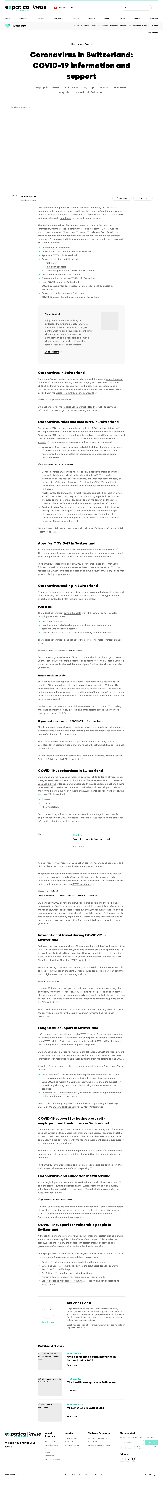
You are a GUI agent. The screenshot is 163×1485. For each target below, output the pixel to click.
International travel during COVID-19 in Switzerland (69, 278)
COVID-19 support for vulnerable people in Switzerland (70, 297)
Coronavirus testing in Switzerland (60, 259)
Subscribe (151, 1442)
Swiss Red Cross (50, 1265)
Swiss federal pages (63, 1106)
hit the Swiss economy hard (96, 1129)
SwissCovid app (63, 510)
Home (7, 18)
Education (23, 18)
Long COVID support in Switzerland (60, 282)
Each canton (44, 814)
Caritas (45, 1262)
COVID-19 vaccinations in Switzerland (61, 274)
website (50, 531)
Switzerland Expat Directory (99, 1445)
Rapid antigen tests (56, 266)
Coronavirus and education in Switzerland (63, 293)
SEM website (48, 1002)
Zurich (48, 896)
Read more (78, 846)
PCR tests (51, 263)
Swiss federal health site (104, 817)
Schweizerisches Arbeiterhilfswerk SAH (62, 1280)
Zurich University (68, 1041)
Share (144, 198)
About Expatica (51, 1441)
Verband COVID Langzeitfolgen (58, 1092)
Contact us (50, 1449)
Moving (122, 18)
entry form (114, 991)
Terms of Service (86, 1475)
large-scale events (78, 909)
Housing (75, 18)
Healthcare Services (99, 26)
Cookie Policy (100, 1475)
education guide (74, 1217)
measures (57, 232)
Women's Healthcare (118, 26)
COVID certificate (81, 884)
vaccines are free (47, 783)
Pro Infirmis (48, 1273)
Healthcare (58, 18)
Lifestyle (91, 18)
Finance (40, 18)
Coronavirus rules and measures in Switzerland (66, 251)
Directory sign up (72, 1445)
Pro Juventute (49, 1277)
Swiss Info (106, 232)
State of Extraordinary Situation (101, 428)
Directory (154, 18)
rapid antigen (68, 681)
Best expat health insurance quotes (143, 26)
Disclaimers (153, 32)
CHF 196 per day (80, 1168)
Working (137, 18)
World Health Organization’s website (75, 392)
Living (106, 18)
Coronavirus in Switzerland (56, 247)
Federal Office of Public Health (79, 406)
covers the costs (72, 613)
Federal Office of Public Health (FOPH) (87, 228)
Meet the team (51, 1445)
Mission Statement (53, 1459)
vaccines (70, 232)
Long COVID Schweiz (53, 1081)
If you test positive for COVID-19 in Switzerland (70, 270)
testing (82, 232)
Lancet (59, 1037)
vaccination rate (76, 780)
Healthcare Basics (81, 26)
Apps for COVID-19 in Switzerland (59, 255)
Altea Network (49, 1074)
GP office (48, 660)
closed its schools (109, 1182)
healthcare (65, 218)
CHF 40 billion (94, 1150)
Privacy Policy (136, 1448)
